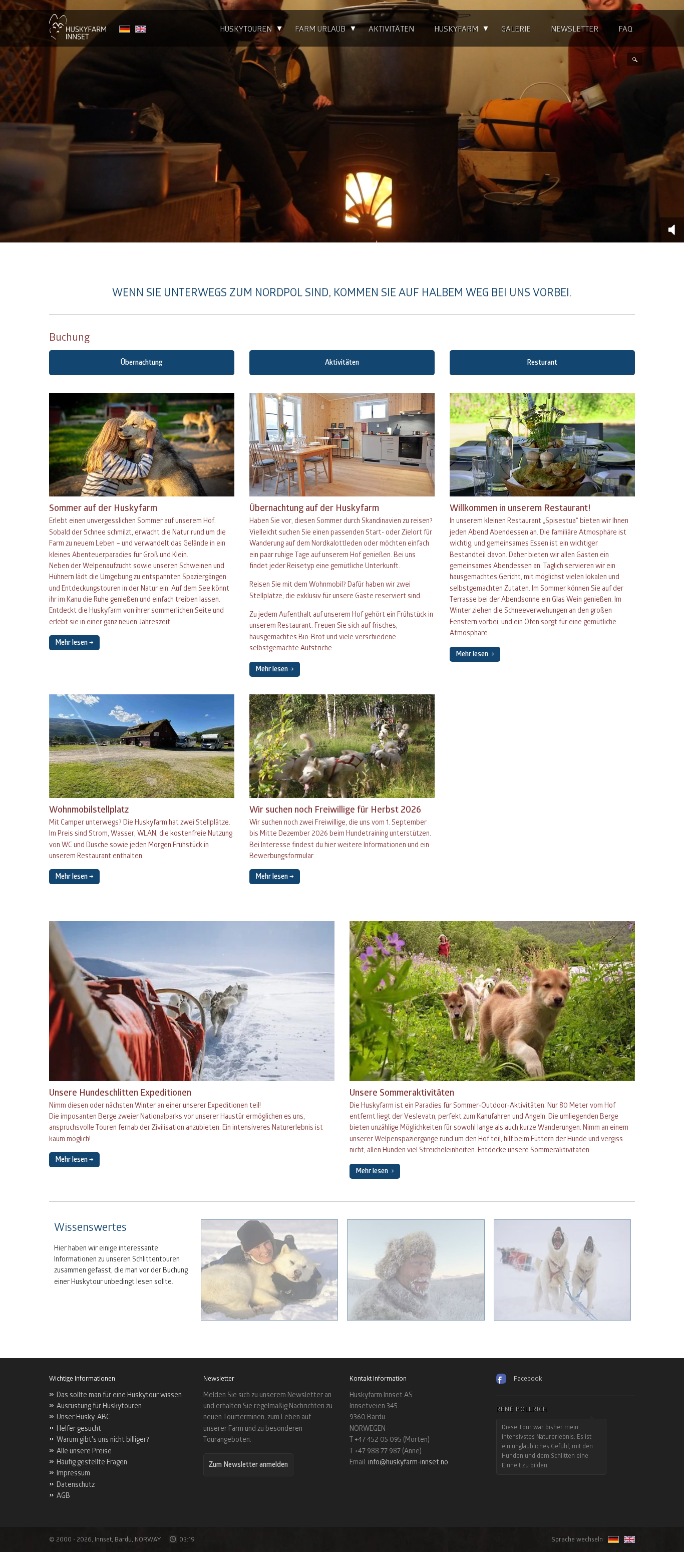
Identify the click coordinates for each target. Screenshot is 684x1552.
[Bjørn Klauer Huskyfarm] (77, 28)
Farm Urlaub (320, 29)
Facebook (528, 1379)
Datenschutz (76, 1484)
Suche (634, 59)
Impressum (73, 1473)
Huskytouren (246, 29)
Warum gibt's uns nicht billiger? (103, 1439)
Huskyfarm (456, 29)
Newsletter (574, 29)
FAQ (625, 29)
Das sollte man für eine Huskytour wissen (119, 1395)
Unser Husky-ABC (83, 1417)
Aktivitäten (391, 29)
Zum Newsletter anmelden (248, 1464)
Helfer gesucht (79, 1428)
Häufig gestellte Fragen (92, 1462)
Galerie (516, 29)
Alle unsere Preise (84, 1451)
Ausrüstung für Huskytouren (99, 1406)
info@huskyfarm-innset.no (408, 1462)
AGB (63, 1495)
